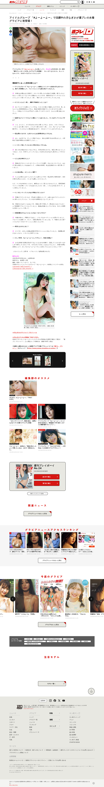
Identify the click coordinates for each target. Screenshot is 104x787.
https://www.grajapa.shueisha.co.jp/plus (41, 348)
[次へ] (62, 361)
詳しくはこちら (13, 785)
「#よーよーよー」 (29, 69)
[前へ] (12, 361)
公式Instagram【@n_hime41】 (22, 268)
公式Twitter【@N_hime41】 (21, 266)
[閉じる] (94, 783)
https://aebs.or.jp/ (28, 708)
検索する (78, 2)
